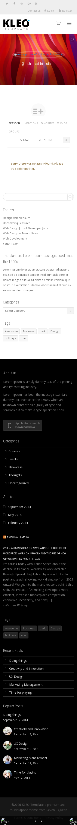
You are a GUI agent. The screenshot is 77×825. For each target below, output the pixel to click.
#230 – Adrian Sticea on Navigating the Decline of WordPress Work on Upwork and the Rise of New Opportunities (35, 553)
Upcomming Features (16, 223)
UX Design (16, 676)
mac (23, 338)
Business (29, 331)
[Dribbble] (21, 3)
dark (43, 331)
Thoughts (15, 475)
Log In (51, 10)
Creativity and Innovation (26, 668)
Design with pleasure (16, 218)
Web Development (15, 238)
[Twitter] (6, 3)
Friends (62, 123)
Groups (14, 131)
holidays (10, 338)
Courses (14, 451)
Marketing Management (26, 684)
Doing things (18, 660)
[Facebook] (14, 3)
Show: (24, 140)
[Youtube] (36, 3)
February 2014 (18, 523)
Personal (15, 123)
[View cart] (58, 23)
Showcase (16, 467)
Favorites (47, 123)
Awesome (11, 331)
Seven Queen (56, 810)
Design (54, 331)
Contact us (34, 10)
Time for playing (20, 692)
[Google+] (28, 3)
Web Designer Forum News (20, 233)
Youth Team (10, 244)
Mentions (31, 123)
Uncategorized (19, 483)
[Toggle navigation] (69, 23)
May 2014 (15, 515)
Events (13, 459)
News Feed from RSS (18, 536)
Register (67, 10)
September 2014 (19, 507)
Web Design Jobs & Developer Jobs (25, 228)
